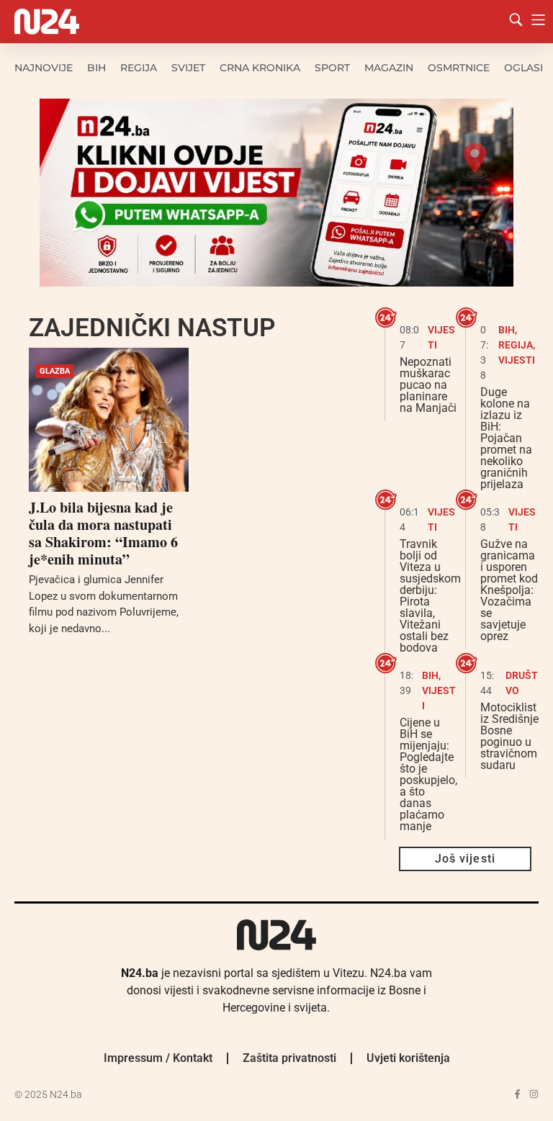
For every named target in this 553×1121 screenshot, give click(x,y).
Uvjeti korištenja (408, 1058)
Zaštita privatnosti (289, 1058)
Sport (332, 67)
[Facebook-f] (517, 1094)
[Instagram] (534, 1094)
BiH (96, 67)
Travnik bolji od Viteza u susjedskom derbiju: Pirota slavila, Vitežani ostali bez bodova (430, 595)
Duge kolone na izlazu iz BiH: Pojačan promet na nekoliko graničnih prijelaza (506, 438)
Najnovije (43, 67)
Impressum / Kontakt (158, 1058)
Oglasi (523, 67)
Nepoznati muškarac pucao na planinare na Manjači (428, 385)
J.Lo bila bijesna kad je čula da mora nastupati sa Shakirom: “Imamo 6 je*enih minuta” (103, 533)
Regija (138, 67)
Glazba (55, 371)
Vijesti (516, 360)
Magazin (388, 67)
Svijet (188, 67)
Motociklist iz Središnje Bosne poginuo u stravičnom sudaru (509, 736)
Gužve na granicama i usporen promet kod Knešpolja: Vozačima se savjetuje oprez (509, 590)
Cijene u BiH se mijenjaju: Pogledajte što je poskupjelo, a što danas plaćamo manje (428, 774)
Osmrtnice (459, 67)
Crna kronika (260, 67)
